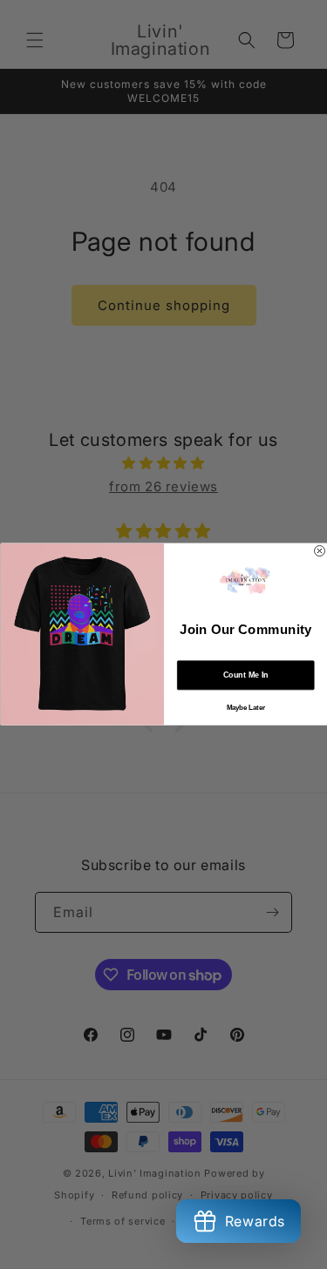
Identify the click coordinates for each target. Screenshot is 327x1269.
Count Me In (245, 676)
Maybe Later (245, 708)
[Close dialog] (319, 551)
